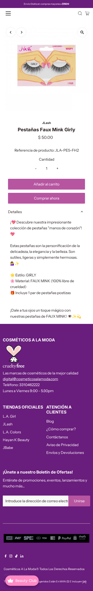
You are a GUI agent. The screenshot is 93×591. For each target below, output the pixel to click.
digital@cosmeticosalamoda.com (30, 379)
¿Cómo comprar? (61, 429)
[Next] (21, 32)
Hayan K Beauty (16, 440)
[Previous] (11, 32)
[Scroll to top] (84, 582)
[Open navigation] (13, 13)
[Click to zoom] (82, 32)
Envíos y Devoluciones (65, 452)
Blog (50, 421)
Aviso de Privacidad (62, 445)
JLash (8, 424)
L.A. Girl (9, 416)
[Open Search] (80, 13)
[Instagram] (10, 556)
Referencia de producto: (34, 150)
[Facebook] (6, 556)
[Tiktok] (16, 556)
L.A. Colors (12, 432)
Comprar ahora (46, 198)
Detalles (15, 212)
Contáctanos (57, 437)
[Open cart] (87, 13)
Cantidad (46, 159)
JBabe (8, 447)
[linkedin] (22, 556)
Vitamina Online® (16, 575)
